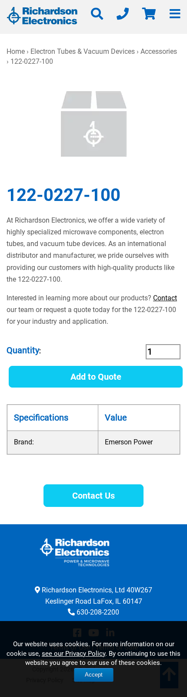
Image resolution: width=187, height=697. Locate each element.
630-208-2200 (98, 612)
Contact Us (93, 495)
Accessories (158, 51)
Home (16, 51)
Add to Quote (95, 377)
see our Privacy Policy (73, 654)
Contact (165, 298)
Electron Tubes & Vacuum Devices (82, 51)
